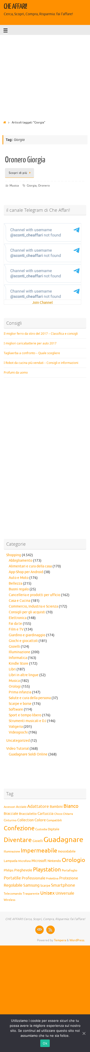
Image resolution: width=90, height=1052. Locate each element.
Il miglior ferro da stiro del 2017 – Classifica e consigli (41, 333)
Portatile (12, 878)
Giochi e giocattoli (23, 641)
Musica (14, 186)
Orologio (73, 860)
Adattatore (38, 806)
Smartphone (63, 885)
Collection (25, 820)
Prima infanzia (20, 692)
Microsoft (39, 860)
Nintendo (54, 861)
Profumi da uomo (16, 372)
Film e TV (16, 629)
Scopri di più (18, 173)
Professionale (33, 878)
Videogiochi (18, 732)
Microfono (24, 861)
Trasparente (31, 894)
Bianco (71, 806)
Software (16, 709)
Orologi (15, 686)
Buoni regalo (19, 589)
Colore (40, 820)
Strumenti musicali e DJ (27, 721)
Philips (9, 870)
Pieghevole (23, 870)
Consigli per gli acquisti (27, 612)
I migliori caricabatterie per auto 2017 (30, 343)
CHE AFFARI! (15, 6)
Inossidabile (67, 851)
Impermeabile (39, 850)
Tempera (60, 940)
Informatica (18, 658)
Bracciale (11, 814)
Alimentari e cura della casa (30, 566)
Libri (12, 669)
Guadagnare (63, 839)
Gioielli (14, 646)
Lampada (11, 861)
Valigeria (16, 727)
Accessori (9, 807)
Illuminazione (19, 652)
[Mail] (39, 930)
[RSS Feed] (50, 930)
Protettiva (52, 878)
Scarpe (45, 885)
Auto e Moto (18, 578)
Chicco (58, 814)
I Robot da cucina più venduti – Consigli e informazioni (41, 363)
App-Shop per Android (26, 572)
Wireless (9, 900)
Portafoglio (69, 870)
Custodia (41, 829)
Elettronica (17, 618)
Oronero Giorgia (25, 159)
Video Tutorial (17, 748)
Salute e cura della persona (30, 698)
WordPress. (77, 940)
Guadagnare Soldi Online (28, 754)
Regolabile (13, 885)
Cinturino (10, 820)
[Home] (4, 122)
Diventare (18, 840)
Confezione (19, 828)
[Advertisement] (45, 76)
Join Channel (42, 303)
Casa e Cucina (19, 601)
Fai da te (15, 624)
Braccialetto (28, 814)
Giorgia (31, 186)
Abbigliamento (20, 560)
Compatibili (54, 820)
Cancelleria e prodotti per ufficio (34, 595)
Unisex (47, 893)
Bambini (56, 807)
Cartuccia (46, 813)
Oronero (44, 186)
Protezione (68, 878)
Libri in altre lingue (23, 675)
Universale (65, 893)
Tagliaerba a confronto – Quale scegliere (32, 353)
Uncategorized (18, 740)
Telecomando (13, 894)
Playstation (47, 869)
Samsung (31, 885)
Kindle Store (18, 663)
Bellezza (15, 583)
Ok (45, 1043)
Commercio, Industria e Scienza (33, 606)
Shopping (13, 555)
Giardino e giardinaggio (27, 635)
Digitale (53, 829)
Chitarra (68, 814)
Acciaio (21, 807)
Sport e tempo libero (25, 715)
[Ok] (83, 1033)
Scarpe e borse (20, 704)
